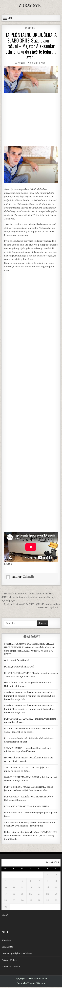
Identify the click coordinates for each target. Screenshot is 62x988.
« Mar (4, 915)
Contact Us (7, 947)
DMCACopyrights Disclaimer (16, 953)
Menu (10, 18)
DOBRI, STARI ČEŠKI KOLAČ (19, 666)
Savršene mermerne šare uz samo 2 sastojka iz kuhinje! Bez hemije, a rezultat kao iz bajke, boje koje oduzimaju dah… (29, 696)
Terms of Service (10, 966)
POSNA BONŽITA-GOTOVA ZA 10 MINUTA (26, 806)
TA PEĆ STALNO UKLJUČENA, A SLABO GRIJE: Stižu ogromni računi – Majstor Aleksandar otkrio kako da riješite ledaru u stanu (31, 45)
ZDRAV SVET (31, 5)
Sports (31, 27)
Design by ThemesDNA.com (31, 983)
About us (6, 940)
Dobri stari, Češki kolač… (17, 660)
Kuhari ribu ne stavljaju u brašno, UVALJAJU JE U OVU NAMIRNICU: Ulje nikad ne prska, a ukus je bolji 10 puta (30, 835)
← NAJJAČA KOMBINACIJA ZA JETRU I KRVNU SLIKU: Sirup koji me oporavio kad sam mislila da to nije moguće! (28, 597)
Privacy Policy (9, 960)
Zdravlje (21, 63)
